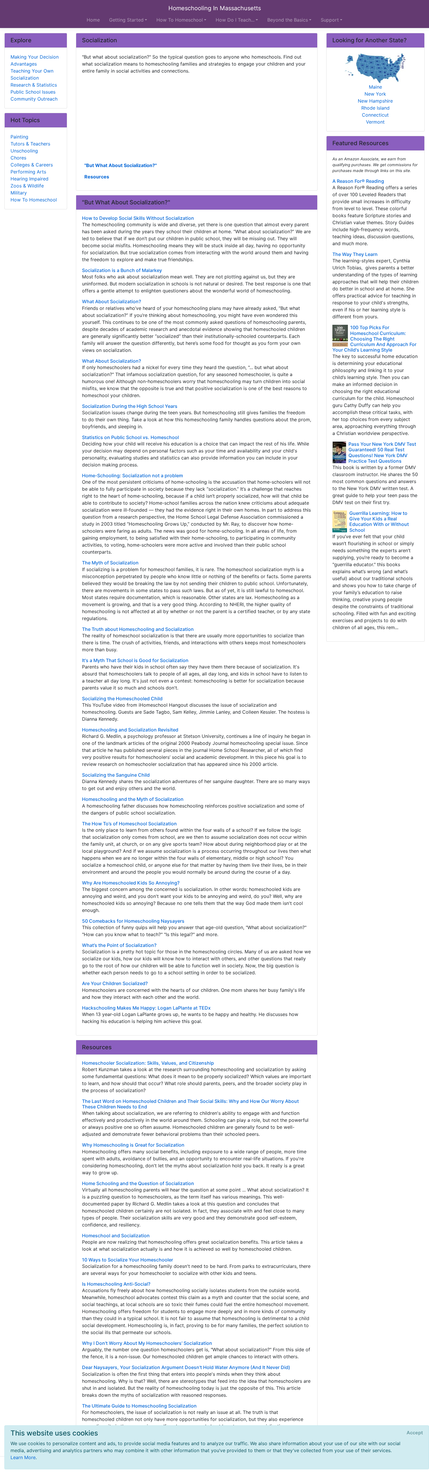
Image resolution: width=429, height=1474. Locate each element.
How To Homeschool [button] (179, 20)
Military (19, 193)
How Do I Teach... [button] (235, 20)
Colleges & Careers (32, 165)
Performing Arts (28, 172)
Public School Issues (33, 92)
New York (375, 94)
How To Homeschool (34, 200)
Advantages (24, 64)
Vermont (375, 122)
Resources (96, 177)
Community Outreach (34, 99)
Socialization (25, 78)
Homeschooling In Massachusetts (214, 8)
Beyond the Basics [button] (287, 20)
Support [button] (330, 20)
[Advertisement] (196, 117)
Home (93, 20)
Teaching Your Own (32, 71)
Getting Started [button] (126, 20)
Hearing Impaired (29, 179)
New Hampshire (375, 101)
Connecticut (375, 115)
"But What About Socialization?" (120, 165)
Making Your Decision (35, 57)
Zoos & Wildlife (27, 186)
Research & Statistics (34, 85)
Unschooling (24, 151)
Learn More (23, 1457)
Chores (18, 158)
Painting (19, 137)
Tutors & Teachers (30, 144)
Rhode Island (375, 108)
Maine (375, 87)
